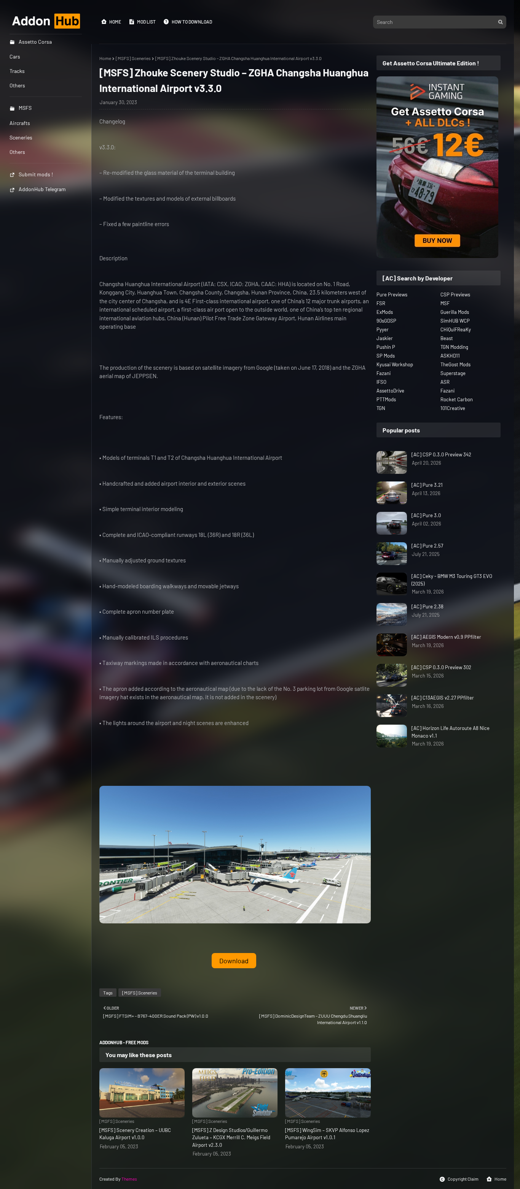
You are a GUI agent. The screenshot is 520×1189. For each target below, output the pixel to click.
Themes (129, 1178)
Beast (446, 338)
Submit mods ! (36, 174)
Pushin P (385, 347)
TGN (380, 408)
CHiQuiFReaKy (455, 329)
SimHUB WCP (455, 321)
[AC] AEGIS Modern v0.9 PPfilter (446, 637)
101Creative (452, 408)
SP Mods (385, 356)
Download (234, 960)
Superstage (453, 373)
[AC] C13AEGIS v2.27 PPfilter (443, 698)
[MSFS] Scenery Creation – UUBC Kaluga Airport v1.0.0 (135, 1134)
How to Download (192, 21)
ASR (445, 382)
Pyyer (382, 329)
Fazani (383, 373)
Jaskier (384, 338)
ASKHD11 (450, 356)
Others (17, 152)
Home (115, 21)
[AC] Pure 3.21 (427, 485)
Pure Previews (391, 294)
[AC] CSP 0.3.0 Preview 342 (441, 454)
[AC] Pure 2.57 (427, 546)
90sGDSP (386, 321)
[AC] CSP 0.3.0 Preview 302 (441, 667)
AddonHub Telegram (42, 189)
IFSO (381, 382)
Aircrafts (20, 123)
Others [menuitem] (17, 85)
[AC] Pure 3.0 (426, 515)
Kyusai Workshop (394, 364)
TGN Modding (454, 347)
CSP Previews (455, 294)
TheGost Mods (455, 364)
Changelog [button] (112, 121)
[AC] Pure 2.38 (427, 606)
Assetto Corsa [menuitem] (35, 41)
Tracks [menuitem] (17, 71)
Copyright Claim (463, 1178)
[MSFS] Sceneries (133, 58)
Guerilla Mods (454, 312)
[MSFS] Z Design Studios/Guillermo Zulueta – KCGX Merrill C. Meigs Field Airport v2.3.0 (231, 1137)
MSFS (25, 107)
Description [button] (113, 258)
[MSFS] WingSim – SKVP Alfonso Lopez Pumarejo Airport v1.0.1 (327, 1134)
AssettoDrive (390, 391)
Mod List (146, 21)
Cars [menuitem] (15, 56)
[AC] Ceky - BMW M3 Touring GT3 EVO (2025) (452, 580)
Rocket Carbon (456, 399)
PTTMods (386, 399)
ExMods (384, 312)
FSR (380, 303)
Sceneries (21, 137)
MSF (445, 303)
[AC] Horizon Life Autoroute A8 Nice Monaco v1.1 (451, 732)
